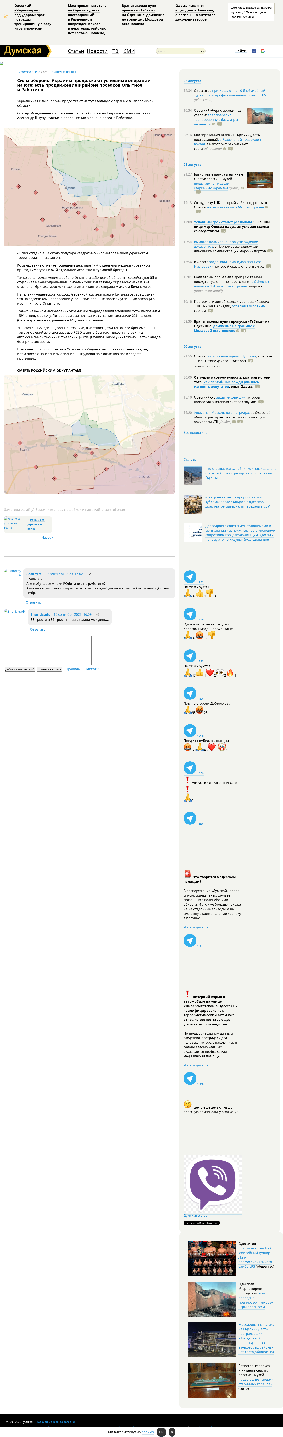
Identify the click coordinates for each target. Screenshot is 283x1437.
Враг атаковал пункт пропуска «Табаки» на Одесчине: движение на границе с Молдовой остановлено (143, 14)
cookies (148, 1432)
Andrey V (33, 574)
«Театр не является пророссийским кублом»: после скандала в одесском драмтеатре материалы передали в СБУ (237, 502)
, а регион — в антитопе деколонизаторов (233, 358)
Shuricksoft (40, 614)
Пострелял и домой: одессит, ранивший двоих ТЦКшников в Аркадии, (231, 303)
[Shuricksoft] (14, 611)
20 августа (192, 346)
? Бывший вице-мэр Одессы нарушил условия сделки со (232, 226)
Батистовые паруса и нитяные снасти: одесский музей (218, 176)
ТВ (115, 51)
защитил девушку (230, 397)
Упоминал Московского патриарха (222, 412)
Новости (97, 51)
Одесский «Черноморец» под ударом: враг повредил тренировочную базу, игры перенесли (33, 17)
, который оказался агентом (239, 266)
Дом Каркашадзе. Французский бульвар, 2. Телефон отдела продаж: (251, 12)
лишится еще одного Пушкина (231, 356)
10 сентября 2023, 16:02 (64, 574)
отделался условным (248, 306)
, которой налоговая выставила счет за (227, 399)
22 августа (192, 81)
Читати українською (63, 72)
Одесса (200, 356)
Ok (161, 1432)
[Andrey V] (12, 575)
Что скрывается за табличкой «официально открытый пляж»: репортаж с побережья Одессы (241, 473)
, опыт (241, 386)
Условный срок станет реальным (223, 222)
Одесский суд (205, 397)
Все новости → (196, 432)
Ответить (33, 602)
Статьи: (190, 459)
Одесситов (203, 90)
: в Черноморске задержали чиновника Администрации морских (230, 248)
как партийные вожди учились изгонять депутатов (226, 384)
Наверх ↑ (48, 537)
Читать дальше (196, 927)
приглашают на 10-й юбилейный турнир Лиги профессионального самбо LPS (230, 92)
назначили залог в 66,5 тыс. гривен (235, 207)
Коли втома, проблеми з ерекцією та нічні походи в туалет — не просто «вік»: (228, 279)
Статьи (76, 51)
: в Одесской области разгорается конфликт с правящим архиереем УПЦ (232, 417)
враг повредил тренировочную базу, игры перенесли (216, 119)
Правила (73, 669)
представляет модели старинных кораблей (211, 185)
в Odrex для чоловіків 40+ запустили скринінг (232, 283)
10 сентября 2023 (28, 72)
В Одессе (201, 261)
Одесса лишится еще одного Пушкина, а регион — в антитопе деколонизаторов (195, 12)
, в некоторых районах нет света (221, 146)
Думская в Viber (196, 1215)
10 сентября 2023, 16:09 (73, 614)
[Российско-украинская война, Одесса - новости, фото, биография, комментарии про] (15, 527)
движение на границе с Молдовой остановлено (224, 328)
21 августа (192, 164)
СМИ (129, 51)
